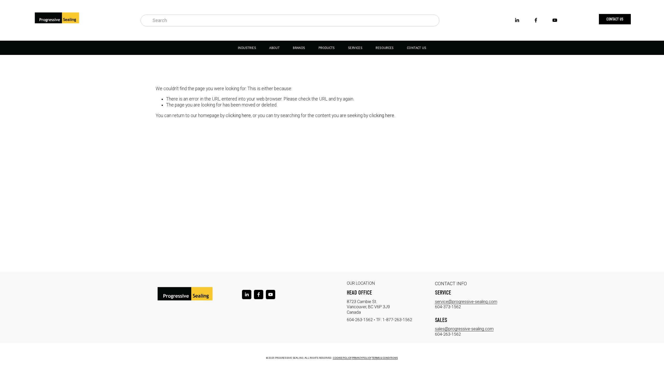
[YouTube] (555, 20)
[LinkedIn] (517, 20)
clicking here (238, 115)
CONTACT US (416, 48)
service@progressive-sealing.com (466, 301)
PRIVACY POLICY (361, 358)
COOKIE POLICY (342, 358)
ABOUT (274, 48)
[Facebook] (536, 20)
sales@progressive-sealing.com (464, 328)
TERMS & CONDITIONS (385, 358)
